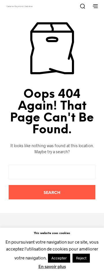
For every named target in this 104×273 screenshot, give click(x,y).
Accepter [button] (59, 258)
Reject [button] (81, 258)
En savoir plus (52, 266)
